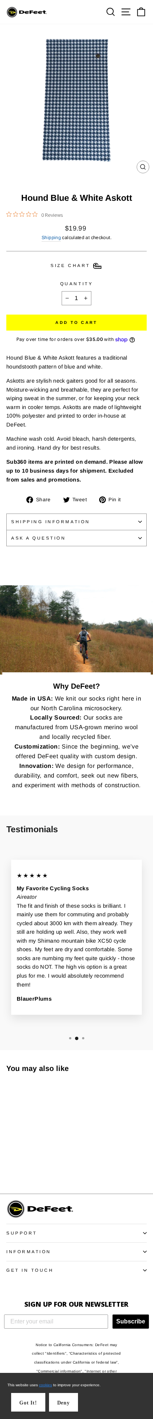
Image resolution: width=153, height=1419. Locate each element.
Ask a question (38, 537)
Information (28, 1251)
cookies (45, 1385)
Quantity (76, 283)
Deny (63, 1403)
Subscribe (130, 1321)
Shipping (51, 237)
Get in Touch (29, 1270)
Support (21, 1232)
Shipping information (50, 521)
